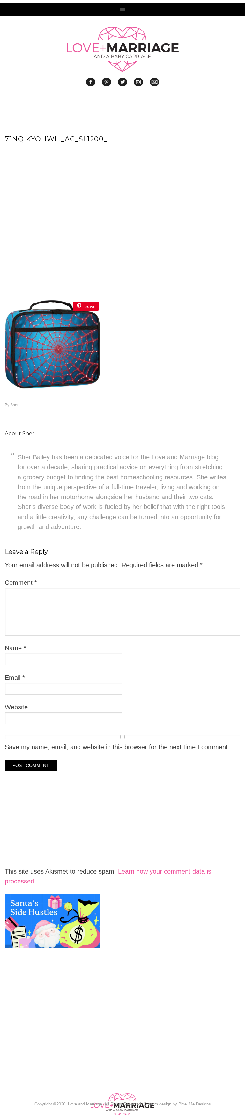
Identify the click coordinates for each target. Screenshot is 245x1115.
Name (15, 648)
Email (15, 677)
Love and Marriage (122, 49)
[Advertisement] (52, 1036)
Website (16, 707)
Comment (21, 582)
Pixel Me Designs (194, 1104)
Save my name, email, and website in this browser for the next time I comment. (117, 746)
